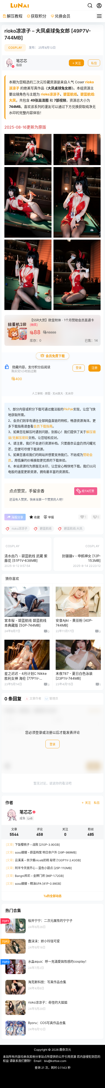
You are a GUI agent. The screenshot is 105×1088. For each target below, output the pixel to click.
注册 (94, 368)
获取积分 (38, 16)
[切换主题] (90, 6)
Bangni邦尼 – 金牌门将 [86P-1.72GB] (35, 876)
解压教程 (14, 16)
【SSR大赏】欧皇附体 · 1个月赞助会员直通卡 (62, 320)
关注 (78, 63)
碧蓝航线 (70, 94)
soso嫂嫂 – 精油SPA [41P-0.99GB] (33, 883)
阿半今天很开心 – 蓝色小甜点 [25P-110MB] (39, 868)
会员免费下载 (55, 356)
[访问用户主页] (16, 62)
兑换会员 (62, 16)
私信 (94, 63)
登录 (79, 368)
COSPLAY (15, 47)
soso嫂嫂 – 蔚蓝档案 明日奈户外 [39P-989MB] (41, 852)
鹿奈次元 (65, 1049)
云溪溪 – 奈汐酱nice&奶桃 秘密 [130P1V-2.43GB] (43, 860)
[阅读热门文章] (52, 925)
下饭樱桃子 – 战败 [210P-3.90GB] (33, 844)
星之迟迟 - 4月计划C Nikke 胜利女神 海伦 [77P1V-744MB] (25, 678)
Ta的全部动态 (52, 896)
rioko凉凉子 (50, 94)
